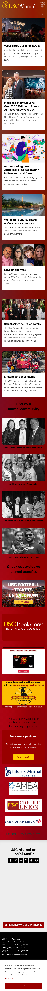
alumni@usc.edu (22, 951)
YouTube (31, 860)
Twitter (15, 860)
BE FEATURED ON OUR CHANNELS (24, 925)
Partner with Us (23, 757)
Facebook (10, 860)
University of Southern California (42, 5)
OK (23, 986)
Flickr (26, 860)
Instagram (36, 860)
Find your (23, 406)
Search (42, 14)
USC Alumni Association (19, 5)
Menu (2, 14)
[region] (23, 975)
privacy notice (10, 978)
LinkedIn (21, 860)
